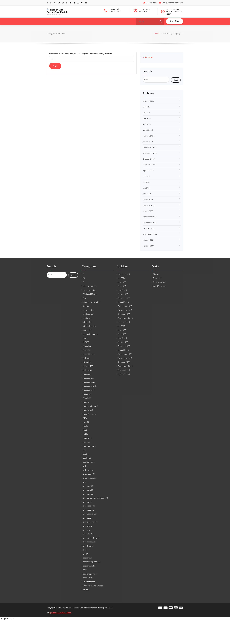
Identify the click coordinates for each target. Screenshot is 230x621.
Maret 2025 (148, 199)
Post (85, 430)
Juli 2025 (146, 176)
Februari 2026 (149, 136)
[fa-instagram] (63, 3)
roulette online (89, 446)
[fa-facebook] (47, 3)
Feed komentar (159, 282)
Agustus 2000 (148, 246)
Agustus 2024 (148, 240)
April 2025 (147, 193)
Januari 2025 (148, 211)
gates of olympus (90, 334)
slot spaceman (89, 542)
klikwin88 (87, 362)
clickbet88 (87, 322)
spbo (85, 570)
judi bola (86, 358)
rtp (84, 450)
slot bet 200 (88, 490)
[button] (161, 21)
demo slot (87, 330)
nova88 (86, 422)
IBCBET (86, 342)
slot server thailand (91, 538)
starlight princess (90, 574)
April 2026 (147, 124)
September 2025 (150, 165)
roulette (86, 442)
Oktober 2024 (149, 228)
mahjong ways (89, 382)
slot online (87, 526)
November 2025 (150, 153)
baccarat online (89, 290)
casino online (88, 310)
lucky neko (87, 370)
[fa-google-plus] (59, 3)
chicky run (87, 318)
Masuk (156, 274)
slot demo (87, 502)
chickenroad (88, 314)
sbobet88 (87, 458)
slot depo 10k (89, 506)
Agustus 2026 (148, 101)
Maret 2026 (148, 130)
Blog (85, 298)
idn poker (87, 346)
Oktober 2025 (149, 159)
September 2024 (150, 234)
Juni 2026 (146, 112)
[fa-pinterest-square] (86, 3)
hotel (85, 338)
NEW (85, 418)
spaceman (87, 558)
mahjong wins (89, 390)
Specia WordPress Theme (60, 612)
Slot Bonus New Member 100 (95, 498)
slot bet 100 (88, 486)
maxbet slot (88, 410)
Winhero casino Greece (93, 586)
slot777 (86, 550)
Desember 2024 (150, 217)
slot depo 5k (88, 510)
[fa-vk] (82, 3)
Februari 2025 (149, 205)
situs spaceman (89, 478)
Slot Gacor (87, 518)
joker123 (87, 350)
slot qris (86, 530)
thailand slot (88, 578)
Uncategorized (89, 581)
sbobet (86, 454)
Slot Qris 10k (88, 534)
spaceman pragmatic (92, 562)
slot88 (85, 554)
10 (84, 278)
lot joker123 (88, 366)
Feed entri (157, 278)
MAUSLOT (87, 398)
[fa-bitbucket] (74, 3)
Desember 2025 (150, 147)
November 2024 (150, 222)
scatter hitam (88, 462)
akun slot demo (89, 286)
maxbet (86, 402)
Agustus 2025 (148, 170)
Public (85, 434)
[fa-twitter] (54, 3)
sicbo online (88, 470)
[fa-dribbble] (66, 3)
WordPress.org (159, 286)
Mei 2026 (147, 118)
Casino (86, 306)
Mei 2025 (147, 188)
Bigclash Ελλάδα (90, 294)
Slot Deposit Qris (90, 514)
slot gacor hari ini (90, 522)
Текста (86, 589)
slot (84, 482)
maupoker (87, 394)
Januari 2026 (148, 141)
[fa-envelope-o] (78, 3)
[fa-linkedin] (50, 3)
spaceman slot (89, 566)
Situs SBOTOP (89, 474)
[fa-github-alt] (70, 3)
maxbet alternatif (90, 406)
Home (157, 33)
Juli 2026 (146, 107)
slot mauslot (148, 57)
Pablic (85, 426)
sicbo (85, 466)
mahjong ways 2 (90, 386)
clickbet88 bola (89, 326)
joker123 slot (88, 354)
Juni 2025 (146, 182)
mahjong (86, 374)
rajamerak (87, 438)
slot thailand (88, 546)
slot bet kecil (88, 494)
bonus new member (91, 302)
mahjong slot (88, 378)
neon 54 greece (90, 414)
